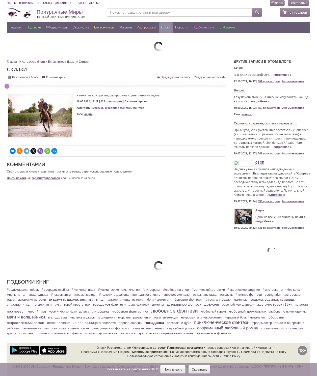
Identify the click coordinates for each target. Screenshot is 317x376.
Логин (278, 3)
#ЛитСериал (151, 289)
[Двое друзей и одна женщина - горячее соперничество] (158, 265)
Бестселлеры (104, 27)
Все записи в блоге (25, 77)
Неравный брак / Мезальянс (245, 317)
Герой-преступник (77, 304)
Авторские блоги (33, 61)
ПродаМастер (262, 323)
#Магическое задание (244, 289)
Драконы (211, 304)
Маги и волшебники (26, 317)
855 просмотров (269, 201)
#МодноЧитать (57, 27)
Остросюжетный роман (25, 323)
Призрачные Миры (61, 13)
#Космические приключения (119, 289)
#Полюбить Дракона (114, 294)
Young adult (273, 294)
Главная (15, 27)
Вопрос (239, 90)
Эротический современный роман (165, 333)
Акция (238, 68)
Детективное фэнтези (184, 304)
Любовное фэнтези (174, 311)
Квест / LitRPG (37, 311)
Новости (181, 27)
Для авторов (64, 2)
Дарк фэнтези (139, 304)
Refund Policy (230, 356)
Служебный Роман (180, 328)
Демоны (158, 304)
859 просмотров (269, 107)
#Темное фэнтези (249, 294)
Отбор (51, 323)
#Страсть (226, 294)
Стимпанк (26, 333)
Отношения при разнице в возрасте (87, 323)
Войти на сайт (16, 177)
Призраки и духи (179, 323)
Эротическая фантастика (116, 333)
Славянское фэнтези (148, 328)
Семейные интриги (35, 328)
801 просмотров (269, 81)
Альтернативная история (125, 299)
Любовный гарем (213, 311)
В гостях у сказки (218, 299)
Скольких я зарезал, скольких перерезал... (265, 123)
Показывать (172, 369)
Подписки (33, 27)
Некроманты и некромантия (201, 317)
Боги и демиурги (159, 299)
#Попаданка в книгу (146, 294)
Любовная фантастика (130, 311)
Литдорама (100, 311)
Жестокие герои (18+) (274, 304)
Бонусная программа (185, 352)
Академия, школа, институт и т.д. (77, 299)
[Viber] (40, 151)
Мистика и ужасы (82, 317)
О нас (101, 347)
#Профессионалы (176, 294)
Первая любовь (130, 323)
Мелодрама (57, 317)
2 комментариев (293, 107)
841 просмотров (269, 153)
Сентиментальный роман (70, 328)
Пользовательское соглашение (149, 356)
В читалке (227, 27)
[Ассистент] (158, 46)
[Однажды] (272, 250)
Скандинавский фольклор (111, 328)
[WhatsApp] (47, 151)
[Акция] (243, 216)
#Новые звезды (85, 294)
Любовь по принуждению (288, 311)
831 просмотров (269, 227)
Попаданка (154, 322)
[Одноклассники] (20, 151)
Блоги (165, 27)
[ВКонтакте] (13, 151)
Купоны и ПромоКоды (242, 352)
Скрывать (199, 369)
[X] (33, 151)
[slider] (6, 86)
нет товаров (297, 12)
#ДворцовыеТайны (55, 289)
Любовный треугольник (247, 311)
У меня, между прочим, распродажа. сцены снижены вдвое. (118, 95)
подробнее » (282, 75)
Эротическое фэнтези (213, 333)
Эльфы (90, 333)
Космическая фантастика (69, 311)
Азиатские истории (32, 299)
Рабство (13, 328)
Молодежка (106, 317)
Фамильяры (60, 333)
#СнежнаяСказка (204, 294)
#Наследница (38, 294)
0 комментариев (293, 81)
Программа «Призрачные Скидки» (105, 352)
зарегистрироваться (46, 177)
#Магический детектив (208, 289)
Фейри (77, 333)
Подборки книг (203, 27)
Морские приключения (134, 317)
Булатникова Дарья (62, 61)
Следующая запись (208, 77)
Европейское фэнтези (238, 304)
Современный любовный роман (227, 328)
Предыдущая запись (175, 77)
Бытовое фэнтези (188, 299)
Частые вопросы (20, 2)
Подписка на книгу (273, 352)
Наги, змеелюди (166, 317)
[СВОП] (243, 163)
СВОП (259, 162)
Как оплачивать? (243, 347)
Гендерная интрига (47, 304)
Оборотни (276, 317)
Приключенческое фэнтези (221, 322)
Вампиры (240, 299)
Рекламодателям (119, 347)
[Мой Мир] (54, 151)
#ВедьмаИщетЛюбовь (23, 289)
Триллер (42, 333)
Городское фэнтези (109, 304)
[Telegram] (26, 151)
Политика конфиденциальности (196, 356)
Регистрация (298, 3)
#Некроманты (61, 294)
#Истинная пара (83, 289)
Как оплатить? (88, 2)
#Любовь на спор (176, 289)
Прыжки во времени (289, 323)
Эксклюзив (81, 27)
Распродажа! (146, 27)
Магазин (125, 27)
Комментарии (55, 77)
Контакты (44, 2)
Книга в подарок (213, 352)
